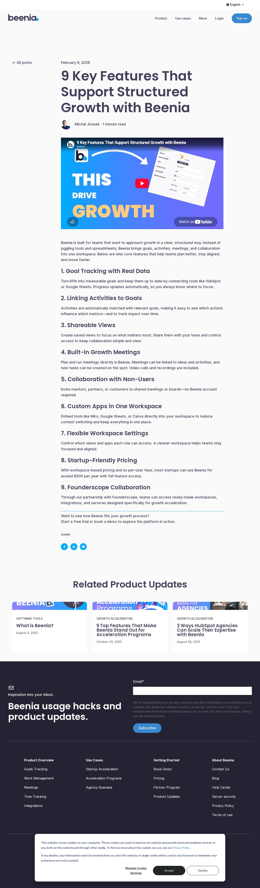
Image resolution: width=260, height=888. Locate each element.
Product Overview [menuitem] (39, 760)
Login (219, 18)
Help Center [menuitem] (221, 787)
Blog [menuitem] (215, 778)
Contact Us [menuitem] (220, 769)
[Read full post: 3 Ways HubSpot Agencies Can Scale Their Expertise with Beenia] (210, 606)
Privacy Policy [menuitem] (223, 806)
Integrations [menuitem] (33, 806)
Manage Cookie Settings (135, 870)
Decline (203, 870)
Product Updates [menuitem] (167, 796)
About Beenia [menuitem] (223, 760)
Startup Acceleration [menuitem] (102, 769)
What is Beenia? (34, 625)
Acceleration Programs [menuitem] (104, 778)
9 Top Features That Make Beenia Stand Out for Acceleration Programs (126, 630)
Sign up (241, 18)
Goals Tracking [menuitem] (35, 769)
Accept (169, 870)
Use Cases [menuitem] (94, 760)
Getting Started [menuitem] (166, 760)
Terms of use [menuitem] (222, 815)
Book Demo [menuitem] (163, 769)
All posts (24, 62)
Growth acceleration (114, 618)
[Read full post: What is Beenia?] (49, 606)
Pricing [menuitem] (159, 778)
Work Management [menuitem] (39, 778)
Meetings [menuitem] (31, 787)
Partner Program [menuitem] (167, 787)
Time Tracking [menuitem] (35, 796)
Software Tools (29, 618)
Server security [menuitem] (224, 796)
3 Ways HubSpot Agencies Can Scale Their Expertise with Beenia (207, 630)
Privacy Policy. (181, 847)
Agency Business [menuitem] (99, 787)
